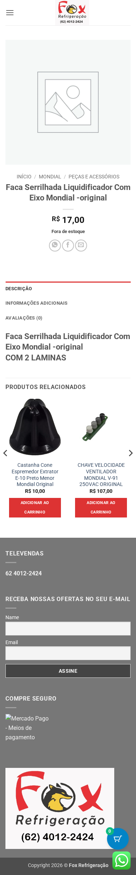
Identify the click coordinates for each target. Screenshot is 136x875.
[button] (9, 12)
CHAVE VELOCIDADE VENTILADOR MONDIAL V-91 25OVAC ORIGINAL (101, 474)
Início (24, 176)
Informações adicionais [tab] (36, 303)
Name (12, 617)
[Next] (130, 467)
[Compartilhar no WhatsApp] (55, 245)
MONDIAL (50, 176)
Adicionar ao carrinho (35, 507)
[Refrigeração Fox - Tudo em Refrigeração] (72, 12)
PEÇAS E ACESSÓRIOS (94, 176)
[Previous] (5, 467)
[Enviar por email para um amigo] (81, 245)
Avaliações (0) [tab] (24, 318)
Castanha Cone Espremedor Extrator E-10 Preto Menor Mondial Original (35, 474)
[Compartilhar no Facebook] (68, 245)
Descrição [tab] (18, 288)
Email (11, 642)
